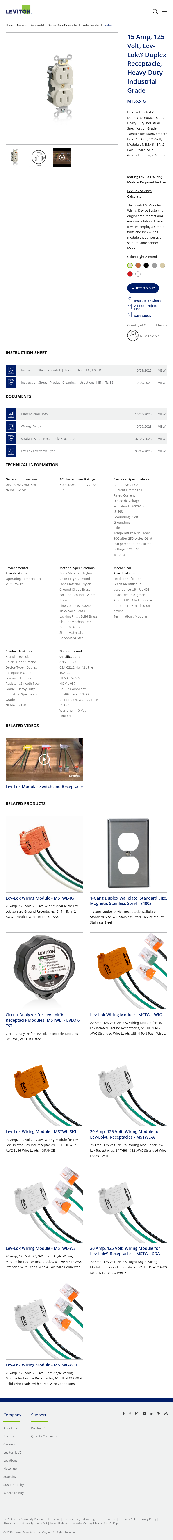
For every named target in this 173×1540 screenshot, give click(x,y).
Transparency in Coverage (79, 1519)
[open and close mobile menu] (165, 11)
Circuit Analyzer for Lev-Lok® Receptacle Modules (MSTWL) (43, 1020)
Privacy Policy (147, 1519)
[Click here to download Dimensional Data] (11, 414)
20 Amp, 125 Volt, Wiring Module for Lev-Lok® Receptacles (125, 1134)
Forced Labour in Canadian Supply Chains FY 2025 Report (85, 1523)
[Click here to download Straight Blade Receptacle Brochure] (11, 438)
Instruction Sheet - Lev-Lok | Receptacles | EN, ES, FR (61, 370)
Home (9, 25)
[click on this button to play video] (62, 157)
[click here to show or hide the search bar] (155, 11)
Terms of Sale (128, 1519)
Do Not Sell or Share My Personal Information (31, 1519)
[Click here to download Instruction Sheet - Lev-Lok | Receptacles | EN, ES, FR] (11, 370)
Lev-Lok (108, 25)
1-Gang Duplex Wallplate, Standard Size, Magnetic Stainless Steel (128, 900)
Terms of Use (107, 1519)
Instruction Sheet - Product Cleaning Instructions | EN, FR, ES (67, 382)
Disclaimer (11, 1523)
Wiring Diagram (33, 426)
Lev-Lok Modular (90, 25)
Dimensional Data (34, 414)
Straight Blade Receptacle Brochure (48, 438)
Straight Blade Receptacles (62, 25)
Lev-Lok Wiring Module (40, 898)
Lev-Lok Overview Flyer (38, 451)
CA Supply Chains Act (33, 1523)
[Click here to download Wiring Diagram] (11, 426)
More (131, 248)
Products (22, 25)
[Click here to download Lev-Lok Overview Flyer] (11, 451)
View (162, 370)
